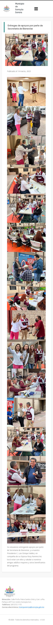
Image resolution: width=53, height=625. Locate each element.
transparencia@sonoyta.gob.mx (31, 607)
